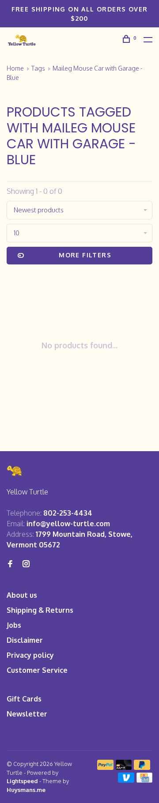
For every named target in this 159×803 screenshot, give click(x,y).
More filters (85, 255)
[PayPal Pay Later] (142, 767)
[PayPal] (105, 767)
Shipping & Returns (40, 610)
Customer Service (37, 670)
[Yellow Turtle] (15, 471)
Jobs (14, 625)
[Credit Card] (144, 780)
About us (22, 595)
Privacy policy (30, 655)
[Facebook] (10, 564)
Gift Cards (24, 698)
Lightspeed (22, 780)
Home (15, 68)
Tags (38, 68)
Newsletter (27, 713)
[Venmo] (126, 780)
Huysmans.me (26, 789)
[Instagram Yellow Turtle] (26, 564)
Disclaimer (25, 640)
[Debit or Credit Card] (124, 767)
